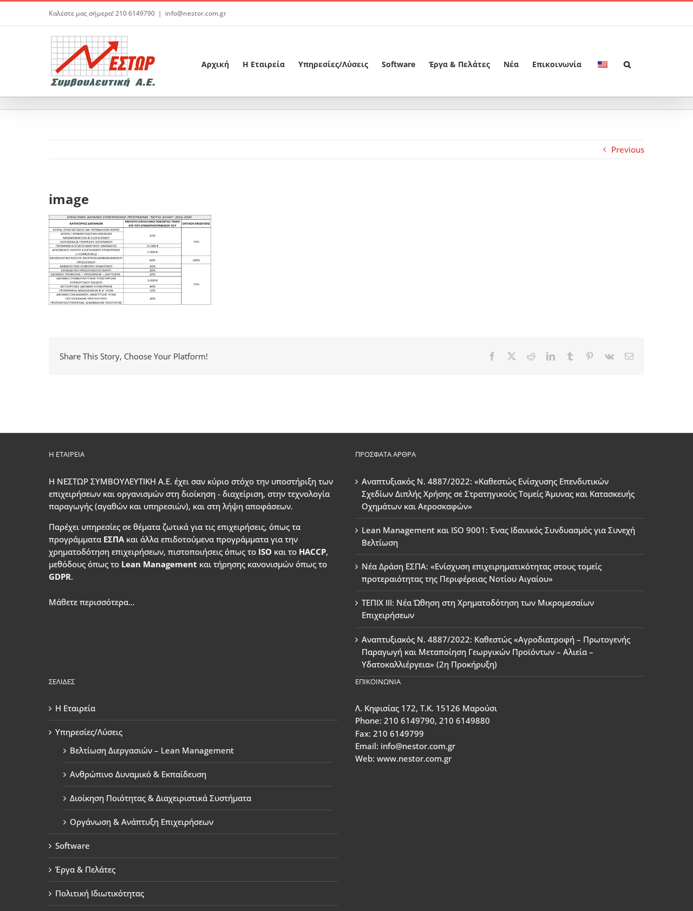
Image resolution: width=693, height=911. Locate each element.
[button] (627, 61)
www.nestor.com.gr (414, 758)
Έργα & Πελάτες (85, 869)
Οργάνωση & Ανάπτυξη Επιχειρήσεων (141, 821)
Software (72, 845)
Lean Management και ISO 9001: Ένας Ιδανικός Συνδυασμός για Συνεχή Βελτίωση (498, 536)
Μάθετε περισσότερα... (92, 602)
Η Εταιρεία (75, 708)
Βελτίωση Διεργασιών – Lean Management (152, 750)
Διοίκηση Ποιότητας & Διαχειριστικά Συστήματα (160, 797)
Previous (627, 149)
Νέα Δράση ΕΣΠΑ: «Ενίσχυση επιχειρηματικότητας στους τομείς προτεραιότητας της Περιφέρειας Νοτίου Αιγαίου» (482, 572)
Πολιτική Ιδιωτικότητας (99, 893)
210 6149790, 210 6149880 (437, 720)
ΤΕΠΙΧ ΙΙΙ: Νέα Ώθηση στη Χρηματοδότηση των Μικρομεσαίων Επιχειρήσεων (478, 608)
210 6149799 (398, 733)
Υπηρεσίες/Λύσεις (88, 731)
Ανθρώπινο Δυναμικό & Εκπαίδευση (138, 774)
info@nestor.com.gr (195, 13)
